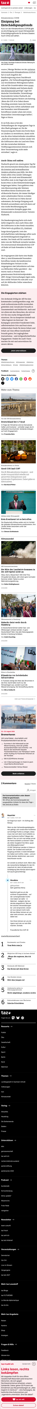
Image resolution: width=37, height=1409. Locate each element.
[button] (34, 2)
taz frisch (4, 1230)
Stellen (3, 1126)
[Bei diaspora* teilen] (25, 378)
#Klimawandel (20, 362)
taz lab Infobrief (7, 1240)
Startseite (4, 12)
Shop (3, 1330)
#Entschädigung (6, 365)
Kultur (3, 1047)
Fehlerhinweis (25, 371)
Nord (3, 1062)
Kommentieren (15, 371)
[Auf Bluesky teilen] (11, 378)
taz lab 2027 (5, 1275)
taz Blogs (4, 1290)
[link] (12, 8)
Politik (3, 1032)
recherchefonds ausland (10, 1161)
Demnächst (5, 1255)
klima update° (6, 1196)
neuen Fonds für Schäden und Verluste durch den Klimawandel (17, 88)
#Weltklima (30, 362)
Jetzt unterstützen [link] (18, 351)
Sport (3, 1052)
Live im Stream (6, 1265)
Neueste (27, 784)
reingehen (5, 1211)
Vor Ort (4, 1260)
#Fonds (15, 365)
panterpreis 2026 (7, 1171)
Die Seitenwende (7, 1121)
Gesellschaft (5, 1042)
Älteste (33, 784)
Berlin (3, 1057)
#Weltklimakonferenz (8, 362)
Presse (3, 1131)
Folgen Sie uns (5, 1018)
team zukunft (6, 1226)
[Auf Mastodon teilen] (7, 378)
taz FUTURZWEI (7, 1295)
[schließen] (34, 1364)
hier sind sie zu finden (10, 804)
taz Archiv (4, 1305)
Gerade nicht (26, 1364)
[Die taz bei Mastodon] (13, 1019)
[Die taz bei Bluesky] (18, 1019)
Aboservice (5, 1355)
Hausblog (4, 1117)
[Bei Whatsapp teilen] (20, 378)
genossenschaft (7, 1151)
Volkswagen (5, 1087)
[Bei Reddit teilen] (30, 378)
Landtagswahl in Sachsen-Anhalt (13, 1082)
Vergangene (5, 1270)
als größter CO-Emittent (21, 228)
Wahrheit (4, 1067)
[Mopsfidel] (3, 815)
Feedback (4, 1350)
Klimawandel (6, 1097)
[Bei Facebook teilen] (16, 378)
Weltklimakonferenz (29, 12)
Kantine (4, 1326)
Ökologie (17, 12)
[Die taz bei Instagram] (22, 1019)
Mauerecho (5, 1201)
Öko (11, 12)
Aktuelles (4, 1112)
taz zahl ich (5, 1156)
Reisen (3, 1321)
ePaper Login (6, 1360)
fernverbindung (6, 1191)
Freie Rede (5, 1206)
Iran (2, 1092)
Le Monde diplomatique (10, 1300)
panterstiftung (6, 1166)
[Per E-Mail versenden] (2, 378)
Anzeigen (4, 1335)
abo (2, 1146)
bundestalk (5, 1186)
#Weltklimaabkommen (26, 365)
